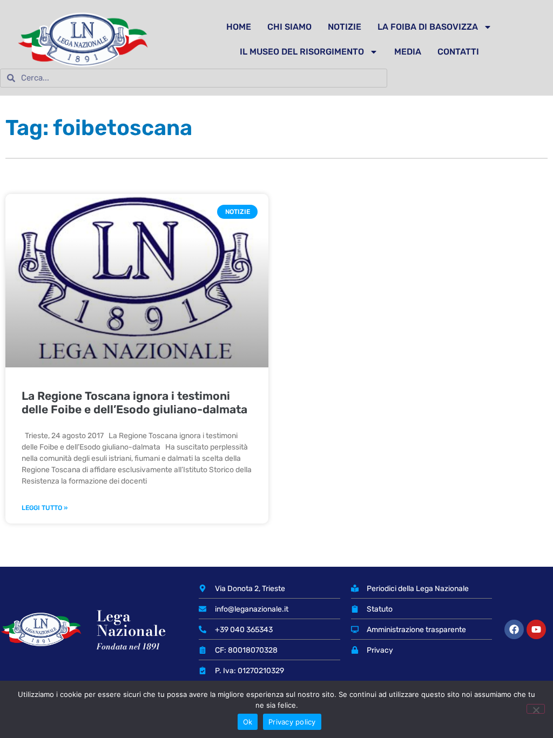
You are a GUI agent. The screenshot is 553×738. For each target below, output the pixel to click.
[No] (536, 709)
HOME (238, 27)
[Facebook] (514, 629)
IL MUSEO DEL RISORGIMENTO (302, 51)
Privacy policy (292, 721)
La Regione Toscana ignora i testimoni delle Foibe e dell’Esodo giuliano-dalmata (134, 402)
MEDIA (407, 51)
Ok (248, 721)
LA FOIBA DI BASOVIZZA (427, 27)
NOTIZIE (344, 27)
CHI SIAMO (289, 27)
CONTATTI (458, 51)
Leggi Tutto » (45, 508)
